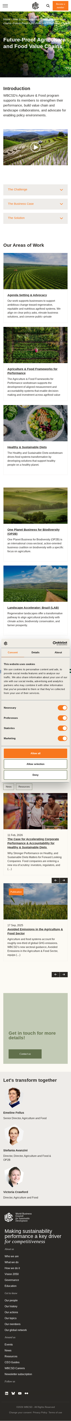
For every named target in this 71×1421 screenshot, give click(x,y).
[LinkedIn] (7, 1393)
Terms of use (55, 1412)
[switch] (62, 718)
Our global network (16, 1330)
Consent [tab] (13, 652)
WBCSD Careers (15, 1368)
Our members (12, 1324)
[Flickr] (26, 1393)
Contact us (25, 1053)
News (9, 786)
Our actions (11, 1312)
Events (9, 1344)
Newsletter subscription (18, 1374)
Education (11, 1286)
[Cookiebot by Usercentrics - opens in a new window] (52, 643)
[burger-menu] (5, 5)
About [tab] (58, 652)
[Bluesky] (13, 1393)
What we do (11, 1262)
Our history (11, 1306)
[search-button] (48, 5)
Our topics (11, 1318)
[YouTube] (20, 1393)
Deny (35, 774)
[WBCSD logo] (35, 5)
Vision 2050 (12, 1274)
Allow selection (36, 764)
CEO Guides (12, 1362)
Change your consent (20, 1412)
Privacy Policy (40, 1412)
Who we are (12, 1256)
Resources (24, 786)
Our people (11, 1300)
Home (6, 19)
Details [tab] (36, 652)
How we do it (12, 1268)
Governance (12, 1280)
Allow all (36, 753)
